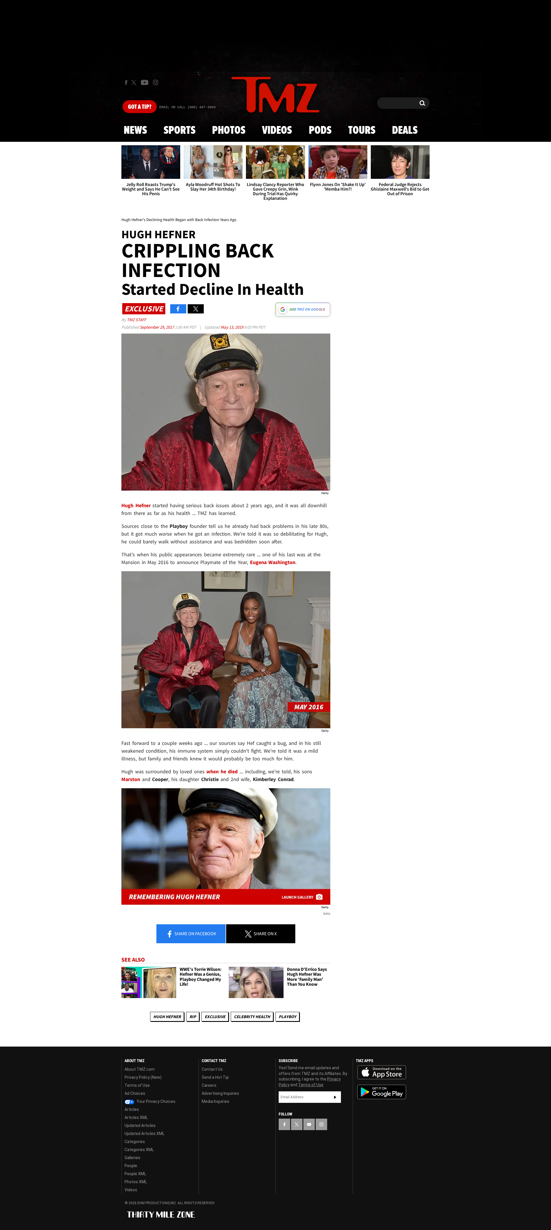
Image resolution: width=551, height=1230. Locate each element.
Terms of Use (137, 1085)
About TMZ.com (140, 1069)
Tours (361, 130)
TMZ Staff (136, 319)
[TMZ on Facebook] (126, 82)
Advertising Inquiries (220, 1093)
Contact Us (212, 1069)
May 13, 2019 (232, 327)
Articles (132, 1109)
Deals (405, 130)
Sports (179, 130)
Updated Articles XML (144, 1133)
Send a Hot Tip (215, 1077)
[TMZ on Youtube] (145, 82)
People (131, 1165)
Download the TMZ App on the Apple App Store (381, 1072)
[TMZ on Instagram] (155, 82)
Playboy (287, 1016)
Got (139, 107)
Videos (277, 130)
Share (195, 933)
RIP (192, 1016)
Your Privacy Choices (155, 1101)
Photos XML (136, 1181)
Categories (135, 1141)
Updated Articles (140, 1125)
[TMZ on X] (135, 82)
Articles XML (136, 1117)
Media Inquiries (215, 1101)
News (135, 130)
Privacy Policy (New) (143, 1077)
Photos (228, 130)
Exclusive (215, 1016)
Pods (320, 130)
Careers (209, 1085)
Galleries (132, 1157)
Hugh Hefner (167, 1016)
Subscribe (335, 1097)
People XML (135, 1173)
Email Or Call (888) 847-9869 (187, 107)
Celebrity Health (252, 1016)
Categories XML (139, 1149)
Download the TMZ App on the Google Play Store (381, 1092)
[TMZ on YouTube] (309, 1124)
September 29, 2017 (157, 327)
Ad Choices (135, 1093)
